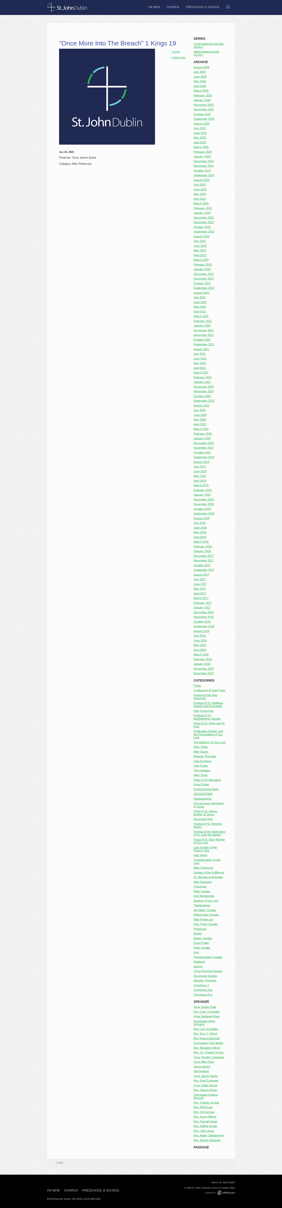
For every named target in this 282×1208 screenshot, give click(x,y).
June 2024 (200, 189)
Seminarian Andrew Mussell (206, 1096)
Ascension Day (203, 819)
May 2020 (200, 419)
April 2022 (200, 311)
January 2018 (202, 551)
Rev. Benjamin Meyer (207, 1047)
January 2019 (202, 494)
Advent (198, 966)
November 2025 (204, 109)
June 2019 (200, 471)
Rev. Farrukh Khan (205, 1121)
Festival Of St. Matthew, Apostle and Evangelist (208, 704)
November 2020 (204, 391)
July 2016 (200, 635)
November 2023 (204, 222)
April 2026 (200, 86)
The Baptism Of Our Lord (209, 742)
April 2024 (200, 198)
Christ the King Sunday (208, 971)
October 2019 (202, 452)
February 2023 (203, 264)
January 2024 (202, 212)
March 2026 (201, 90)
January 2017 (202, 607)
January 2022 (202, 325)
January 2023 (202, 269)
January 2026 (202, 100)
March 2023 (201, 259)
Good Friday (201, 784)
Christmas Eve (203, 994)
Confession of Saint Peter (209, 690)
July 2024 (200, 184)
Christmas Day (203, 989)
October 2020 (202, 396)
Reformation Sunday (206, 914)
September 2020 (204, 400)
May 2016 (200, 645)
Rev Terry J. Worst (205, 1033)
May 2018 (200, 532)
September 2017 (204, 569)
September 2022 (204, 288)
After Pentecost (203, 919)
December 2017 (204, 555)
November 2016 (204, 616)
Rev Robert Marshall (206, 1038)
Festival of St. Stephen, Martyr (208, 825)
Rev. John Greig (204, 1130)
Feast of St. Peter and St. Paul (209, 725)
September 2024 (204, 175)
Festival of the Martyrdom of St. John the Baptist (210, 833)
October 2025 (202, 114)
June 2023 (200, 245)
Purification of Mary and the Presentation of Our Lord (208, 734)
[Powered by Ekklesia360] (226, 1193)
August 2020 (201, 405)
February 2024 (203, 208)
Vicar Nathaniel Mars (207, 1016)
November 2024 (204, 165)
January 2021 (202, 382)
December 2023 (204, 217)
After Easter (201, 751)
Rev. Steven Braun (205, 1090)
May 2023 (200, 250)
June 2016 (200, 640)
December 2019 (204, 443)
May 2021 (200, 363)
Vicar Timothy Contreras (209, 1057)
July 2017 (200, 579)
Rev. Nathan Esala (205, 1126)
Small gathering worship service (208, 45)
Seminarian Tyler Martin (208, 1043)
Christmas (200, 886)
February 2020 (203, 433)
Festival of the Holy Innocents (206, 696)
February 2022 (203, 321)
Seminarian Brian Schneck (204, 1022)
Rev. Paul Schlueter (206, 1080)
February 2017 (203, 602)
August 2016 (201, 631)
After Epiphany (203, 882)
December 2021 (204, 330)
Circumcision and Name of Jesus (209, 805)
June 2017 (200, 584)
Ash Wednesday (204, 896)
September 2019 (204, 457)
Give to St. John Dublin (223, 1182)
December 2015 (204, 668)
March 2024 (201, 203)
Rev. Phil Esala (203, 1107)
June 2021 (200, 358)
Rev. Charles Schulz (206, 1102)
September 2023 (204, 231)
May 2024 (200, 194)
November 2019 (204, 447)
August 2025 (201, 123)
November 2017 (204, 560)
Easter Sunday (203, 938)
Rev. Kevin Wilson (205, 1116)
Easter (198, 933)
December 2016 (204, 612)
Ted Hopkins (201, 1071)
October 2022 (202, 283)
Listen (176, 52)
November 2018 (204, 504)
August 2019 (201, 462)
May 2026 (200, 81)
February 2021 (203, 377)
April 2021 (200, 368)
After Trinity (201, 747)
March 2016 (201, 654)
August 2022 (201, 292)
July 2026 (200, 71)
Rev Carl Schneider (206, 1029)
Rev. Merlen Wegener (207, 1140)
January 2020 (202, 438)
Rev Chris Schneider (207, 1011)
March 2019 (201, 485)
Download (179, 57)
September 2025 (204, 118)
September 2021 (204, 344)
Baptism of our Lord (206, 900)
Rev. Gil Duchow (204, 1112)
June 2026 (200, 76)
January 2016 (202, 663)
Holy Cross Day (204, 710)
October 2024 (202, 170)
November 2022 (204, 278)
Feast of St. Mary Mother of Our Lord (209, 841)
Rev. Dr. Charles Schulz (209, 1052)
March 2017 (201, 598)
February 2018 (203, 546)
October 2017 (202, 565)
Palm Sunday (202, 891)
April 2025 (200, 142)
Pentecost (200, 928)
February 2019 (203, 490)
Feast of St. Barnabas (207, 779)
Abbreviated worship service (206, 53)
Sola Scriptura (202, 761)
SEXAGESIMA (203, 793)
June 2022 (200, 302)
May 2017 (200, 588)
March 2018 (201, 541)
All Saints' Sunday (205, 910)
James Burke (202, 1066)
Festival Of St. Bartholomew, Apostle (207, 717)
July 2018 (200, 523)
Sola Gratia (201, 765)
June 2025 (200, 133)
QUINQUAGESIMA (206, 789)
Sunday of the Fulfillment (209, 872)
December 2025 (204, 104)
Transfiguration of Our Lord (207, 861)
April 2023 (200, 255)
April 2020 (200, 424)
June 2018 (200, 527)
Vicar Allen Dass (204, 1061)
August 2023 (201, 236)
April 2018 (200, 537)
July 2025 (200, 128)
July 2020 (200, 410)
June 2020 (200, 415)
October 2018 (202, 509)
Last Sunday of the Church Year (205, 849)
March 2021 (201, 372)
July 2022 (200, 297)
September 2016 (204, 626)
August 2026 (201, 67)
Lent (196, 952)
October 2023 (202, 227)
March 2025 (201, 147)
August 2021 (201, 349)
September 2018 (204, 513)
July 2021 (200, 353)
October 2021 (202, 339)
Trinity (197, 685)
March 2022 (201, 316)
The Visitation (202, 770)
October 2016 (202, 621)
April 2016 (200, 649)
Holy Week (200, 855)
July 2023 (200, 241)
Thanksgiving (202, 905)
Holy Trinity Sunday (206, 924)
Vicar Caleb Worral (205, 1085)
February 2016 (203, 659)
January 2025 (202, 156)
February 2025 (203, 151)
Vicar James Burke (206, 1076)
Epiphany (199, 961)
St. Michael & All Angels (208, 877)
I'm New (154, 7)
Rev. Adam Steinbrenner (209, 1135)
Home (59, 1163)
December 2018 (204, 499)
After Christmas (203, 867)
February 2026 (203, 95)
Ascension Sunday (205, 975)
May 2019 (200, 476)
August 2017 (201, 574)
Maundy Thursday (205, 756)
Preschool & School (203, 7)
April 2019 (200, 480)
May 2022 (200, 306)
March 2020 (201, 429)
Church (173, 7)
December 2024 (204, 161)
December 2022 (204, 274)
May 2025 (200, 137)
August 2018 (201, 518)
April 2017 (200, 593)
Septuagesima (203, 798)
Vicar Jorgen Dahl (205, 1007)
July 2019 (200, 466)
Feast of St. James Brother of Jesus (205, 812)
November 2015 (204, 673)
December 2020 (204, 386)
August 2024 (201, 180)
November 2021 (204, 335)
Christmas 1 (201, 985)
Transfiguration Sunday (208, 957)
